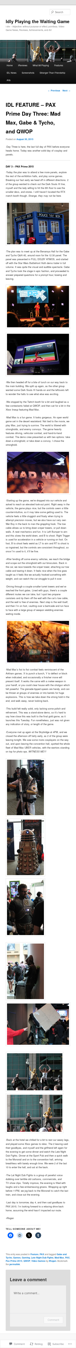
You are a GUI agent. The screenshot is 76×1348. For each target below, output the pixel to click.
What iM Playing (41, 65)
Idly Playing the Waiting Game (37, 21)
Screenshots (28, 72)
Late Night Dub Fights (42, 1257)
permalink (14, 1264)
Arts (9, 80)
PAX (42, 1254)
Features (58, 65)
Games (17, 1257)
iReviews (22, 65)
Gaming (26, 1257)
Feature (34, 1254)
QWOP (26, 1261)
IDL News (11, 72)
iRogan (52, 1261)
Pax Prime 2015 (14, 1261)
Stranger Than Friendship (52, 72)
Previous (54, 90)
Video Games (38, 1261)
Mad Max (59, 1257)
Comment (53, 1319)
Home (10, 65)
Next (66, 90)
